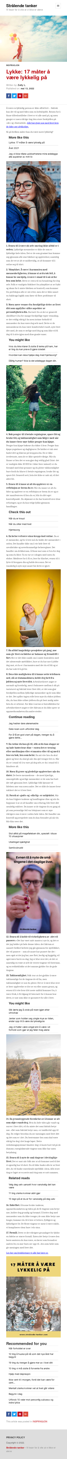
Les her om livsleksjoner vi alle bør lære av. (27, 1252)
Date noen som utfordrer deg (24, 729)
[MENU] (58, 5)
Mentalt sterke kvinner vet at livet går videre (31, 1388)
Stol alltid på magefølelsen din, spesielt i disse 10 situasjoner (33, 835)
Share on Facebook (8, 95)
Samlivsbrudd (16, 847)
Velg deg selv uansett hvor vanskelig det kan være (32, 1186)
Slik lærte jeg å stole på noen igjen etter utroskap (29, 1011)
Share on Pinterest (19, 95)
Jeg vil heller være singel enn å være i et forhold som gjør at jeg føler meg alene (29, 1028)
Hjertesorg (14, 529)
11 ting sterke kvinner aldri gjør (24, 1193)
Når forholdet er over (20, 1348)
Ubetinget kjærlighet (19, 842)
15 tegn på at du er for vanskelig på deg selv (32, 1199)
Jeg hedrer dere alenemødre (23, 723)
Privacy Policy (15, 1437)
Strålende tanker (21, 5)
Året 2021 (14, 148)
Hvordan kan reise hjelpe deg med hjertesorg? (33, 355)
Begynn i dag (15, 1394)
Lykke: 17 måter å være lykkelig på (28, 74)
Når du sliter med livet (20, 524)
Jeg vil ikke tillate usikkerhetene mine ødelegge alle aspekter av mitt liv (33, 155)
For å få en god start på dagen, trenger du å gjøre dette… (31, 736)
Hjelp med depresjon (19, 1374)
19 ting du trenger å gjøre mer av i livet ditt (31, 1362)
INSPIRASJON (12, 65)
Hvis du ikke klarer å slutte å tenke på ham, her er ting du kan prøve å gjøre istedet (33, 348)
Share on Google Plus (25, 95)
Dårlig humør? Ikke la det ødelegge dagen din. (33, 360)
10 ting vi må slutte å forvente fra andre (29, 1368)
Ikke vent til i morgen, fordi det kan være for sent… (31, 1381)
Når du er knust (17, 518)
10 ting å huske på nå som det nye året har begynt (31, 1355)
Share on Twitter (14, 95)
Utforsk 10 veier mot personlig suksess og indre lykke (31, 1401)
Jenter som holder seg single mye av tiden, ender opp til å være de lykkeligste (31, 1020)
